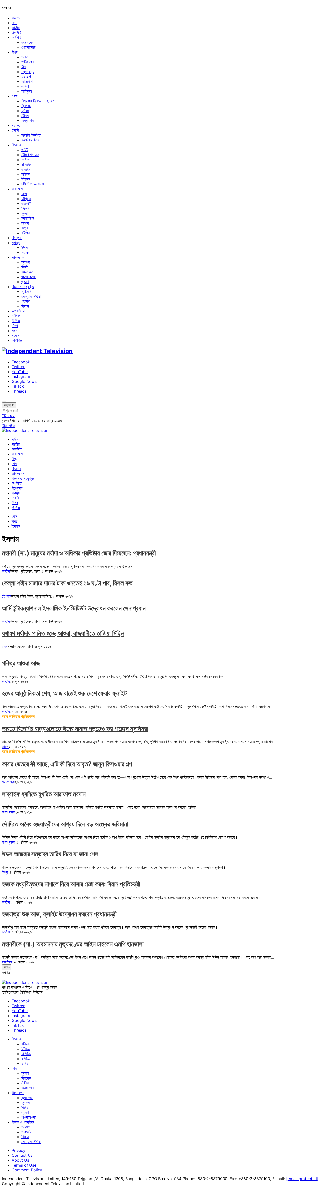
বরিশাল (25, 232)
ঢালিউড (26, 164)
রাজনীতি (17, 32)
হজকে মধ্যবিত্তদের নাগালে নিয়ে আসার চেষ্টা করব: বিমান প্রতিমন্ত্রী (71, 884)
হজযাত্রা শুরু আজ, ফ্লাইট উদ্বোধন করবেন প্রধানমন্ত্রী (60, 914)
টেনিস (25, 115)
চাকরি (15, 130)
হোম (14, 22)
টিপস (24, 247)
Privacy (18, 1150)
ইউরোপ (26, 76)
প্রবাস (15, 335)
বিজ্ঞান (25, 306)
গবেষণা (25, 252)
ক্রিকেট (26, 105)
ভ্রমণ (25, 281)
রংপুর (24, 227)
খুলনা (24, 213)
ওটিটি (24, 149)
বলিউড (25, 169)
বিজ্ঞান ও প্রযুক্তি (23, 286)
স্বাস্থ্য (16, 242)
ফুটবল (25, 110)
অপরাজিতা (18, 311)
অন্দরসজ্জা (27, 271)
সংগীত (25, 159)
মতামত (16, 125)
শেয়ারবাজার (28, 47)
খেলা (14, 96)
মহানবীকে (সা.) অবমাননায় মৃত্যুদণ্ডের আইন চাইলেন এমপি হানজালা (73, 944)
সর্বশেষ (16, 17)
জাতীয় (16, 27)
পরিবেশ (16, 315)
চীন (23, 66)
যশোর (25, 223)
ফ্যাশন (25, 262)
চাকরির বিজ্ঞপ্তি (31, 135)
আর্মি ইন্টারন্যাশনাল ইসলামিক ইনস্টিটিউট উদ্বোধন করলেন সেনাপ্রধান (74, 608)
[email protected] (302, 1178)
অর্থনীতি (17, 37)
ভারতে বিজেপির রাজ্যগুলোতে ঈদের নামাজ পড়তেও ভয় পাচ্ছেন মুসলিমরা (75, 729)
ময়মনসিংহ (27, 218)
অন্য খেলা (27, 120)
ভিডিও (16, 320)
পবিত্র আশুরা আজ (21, 663)
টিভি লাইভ (8, 415)
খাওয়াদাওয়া (28, 276)
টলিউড (25, 179)
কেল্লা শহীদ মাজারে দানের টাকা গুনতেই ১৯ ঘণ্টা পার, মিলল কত (67, 583)
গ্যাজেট (26, 291)
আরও (7, 967)
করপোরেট (27, 42)
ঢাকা (24, 193)
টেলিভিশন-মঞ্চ (30, 154)
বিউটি (24, 267)
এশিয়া (25, 86)
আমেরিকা (27, 81)
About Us (20, 1160)
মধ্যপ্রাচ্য (27, 71)
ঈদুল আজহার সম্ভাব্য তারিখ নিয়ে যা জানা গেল (50, 854)
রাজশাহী (26, 203)
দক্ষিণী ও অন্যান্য (32, 184)
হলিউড (25, 174)
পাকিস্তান (27, 61)
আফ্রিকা (26, 91)
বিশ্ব (14, 52)
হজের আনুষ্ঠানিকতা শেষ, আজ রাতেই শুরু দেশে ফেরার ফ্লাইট (64, 693)
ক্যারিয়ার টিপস (30, 140)
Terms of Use (24, 1165)
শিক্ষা (15, 325)
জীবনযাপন (18, 257)
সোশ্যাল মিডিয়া (31, 296)
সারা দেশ (17, 188)
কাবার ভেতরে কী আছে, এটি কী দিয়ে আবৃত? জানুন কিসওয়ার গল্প (67, 764)
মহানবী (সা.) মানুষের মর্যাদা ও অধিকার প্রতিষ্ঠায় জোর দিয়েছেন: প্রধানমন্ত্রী (79, 553)
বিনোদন (16, 144)
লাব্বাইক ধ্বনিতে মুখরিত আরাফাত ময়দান (44, 794)
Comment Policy (27, 1169)
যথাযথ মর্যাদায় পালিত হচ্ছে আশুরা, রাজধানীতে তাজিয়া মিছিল (63, 633)
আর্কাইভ (17, 340)
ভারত (24, 56)
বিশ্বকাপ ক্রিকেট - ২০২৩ (37, 100)
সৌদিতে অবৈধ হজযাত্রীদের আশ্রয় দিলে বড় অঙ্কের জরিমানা (65, 824)
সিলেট (25, 208)
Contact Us (22, 1155)
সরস (14, 330)
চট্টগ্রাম (26, 198)
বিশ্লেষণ (17, 237)
